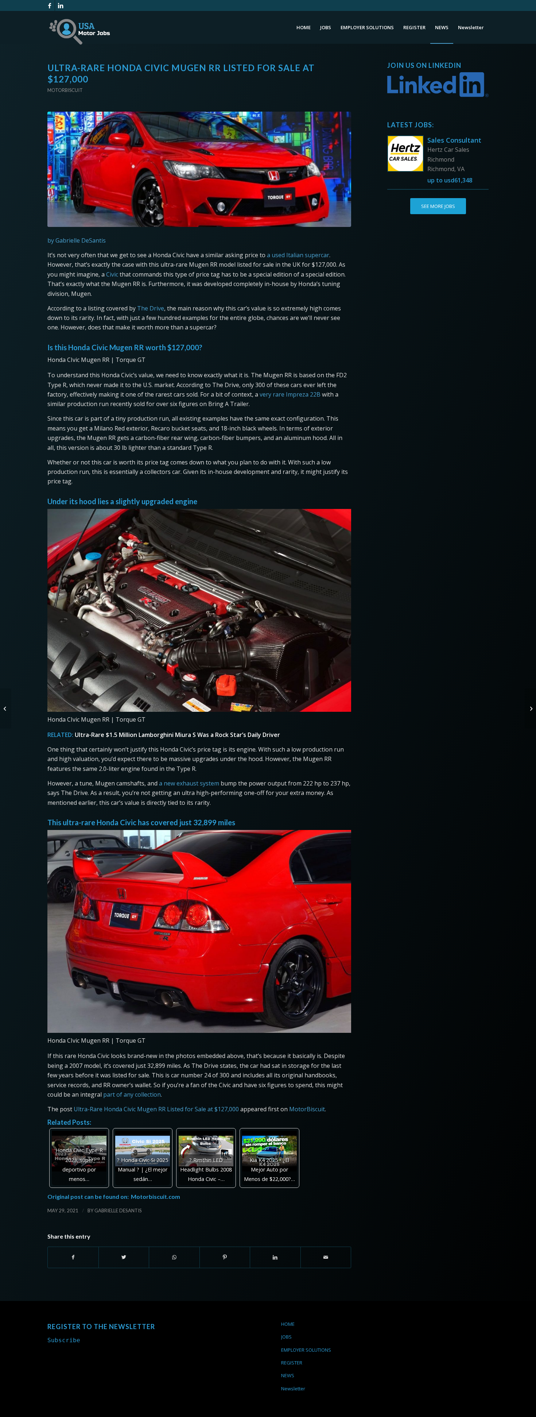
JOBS (286, 1336)
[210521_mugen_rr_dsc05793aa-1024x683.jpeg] (199, 169)
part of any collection (132, 1094)
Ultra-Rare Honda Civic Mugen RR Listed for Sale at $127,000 (156, 1109)
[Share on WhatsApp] (174, 1257)
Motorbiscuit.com (155, 1196)
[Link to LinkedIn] (60, 5)
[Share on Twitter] (124, 1257)
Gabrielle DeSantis (118, 1210)
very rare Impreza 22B (290, 394)
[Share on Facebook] (73, 1257)
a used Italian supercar (298, 255)
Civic (112, 274)
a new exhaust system (189, 783)
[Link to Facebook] (49, 5)
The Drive (150, 308)
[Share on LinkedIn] (275, 1257)
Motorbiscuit (65, 90)
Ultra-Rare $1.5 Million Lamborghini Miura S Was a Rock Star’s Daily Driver (177, 735)
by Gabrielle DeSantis (76, 240)
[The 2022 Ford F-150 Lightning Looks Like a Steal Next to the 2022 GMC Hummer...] (5, 708)
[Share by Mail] (326, 1257)
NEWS (287, 1375)
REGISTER (291, 1362)
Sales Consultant (454, 140)
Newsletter (293, 1388)
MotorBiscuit (307, 1109)
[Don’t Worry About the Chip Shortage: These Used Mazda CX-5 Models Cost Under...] (530, 708)
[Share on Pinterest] (225, 1257)
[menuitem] (303, 27)
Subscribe (63, 1340)
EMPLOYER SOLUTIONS (306, 1350)
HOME (288, 1324)
